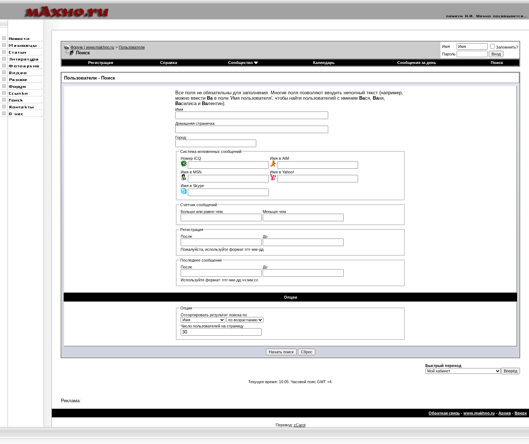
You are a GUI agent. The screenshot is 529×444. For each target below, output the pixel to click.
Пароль (449, 54)
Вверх (521, 413)
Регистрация (100, 62)
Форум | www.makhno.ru (92, 47)
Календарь (324, 62)
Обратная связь (444, 413)
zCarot (300, 425)
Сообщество (240, 62)
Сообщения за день (416, 62)
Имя (446, 46)
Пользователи (132, 47)
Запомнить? (507, 47)
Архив (504, 413)
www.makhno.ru (479, 413)
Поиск (497, 62)
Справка (168, 62)
